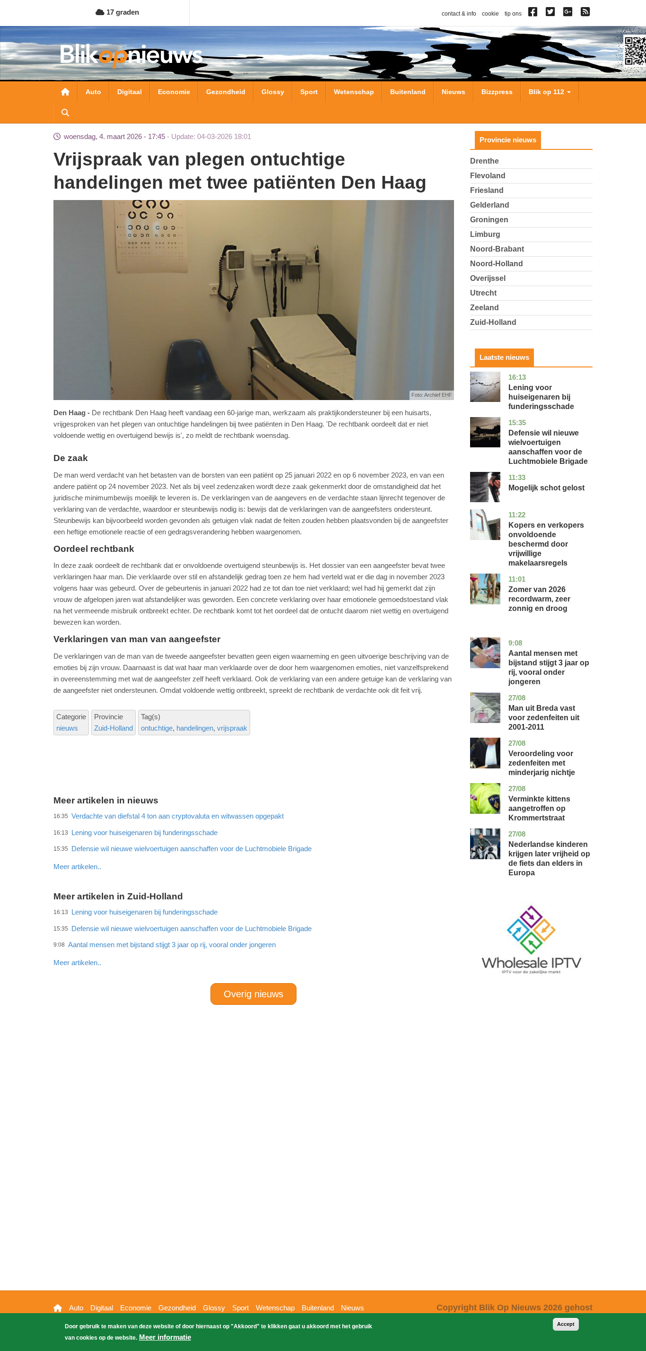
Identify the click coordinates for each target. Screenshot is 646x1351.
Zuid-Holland (113, 728)
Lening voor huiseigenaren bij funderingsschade (541, 397)
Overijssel (488, 278)
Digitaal (129, 92)
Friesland (487, 190)
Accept (566, 1324)
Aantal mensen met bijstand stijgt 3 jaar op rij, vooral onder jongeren (172, 945)
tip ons (513, 13)
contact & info (459, 13)
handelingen (194, 728)
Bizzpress (497, 92)
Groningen (489, 220)
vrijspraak (232, 728)
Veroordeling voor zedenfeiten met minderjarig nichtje (541, 763)
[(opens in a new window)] (534, 13)
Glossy (273, 92)
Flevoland (488, 176)
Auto (93, 92)
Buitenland (408, 92)
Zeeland (484, 308)
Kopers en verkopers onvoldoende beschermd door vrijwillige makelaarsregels (546, 544)
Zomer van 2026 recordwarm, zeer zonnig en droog (539, 598)
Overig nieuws (253, 994)
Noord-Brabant (497, 249)
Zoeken (65, 112)
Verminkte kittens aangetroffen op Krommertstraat (539, 808)
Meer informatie (165, 1337)
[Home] (131, 56)
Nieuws (453, 92)
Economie (174, 92)
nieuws (67, 728)
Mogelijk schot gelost (546, 488)
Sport (309, 92)
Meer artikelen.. (77, 867)
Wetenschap (354, 92)
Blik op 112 (547, 92)
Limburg (485, 234)
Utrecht (483, 293)
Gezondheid (225, 92)
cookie (490, 13)
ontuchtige (157, 728)
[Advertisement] (253, 846)
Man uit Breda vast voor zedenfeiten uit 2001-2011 (543, 717)
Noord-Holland (496, 264)
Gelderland (489, 205)
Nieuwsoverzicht (65, 91)
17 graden (122, 12)
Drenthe (484, 161)
